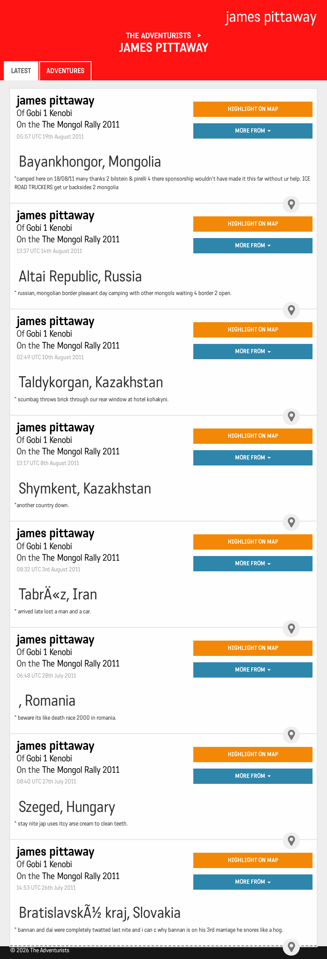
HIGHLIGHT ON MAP (253, 109)
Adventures (65, 71)
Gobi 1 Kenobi (49, 113)
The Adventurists (159, 35)
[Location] (291, 204)
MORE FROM (251, 130)
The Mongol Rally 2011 (81, 124)
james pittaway (163, 47)
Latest (21, 71)
